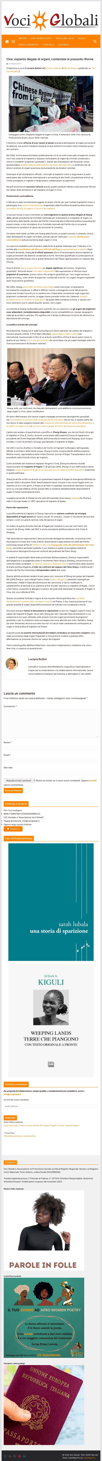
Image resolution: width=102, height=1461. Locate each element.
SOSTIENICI (63, 45)
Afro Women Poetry (41, 38)
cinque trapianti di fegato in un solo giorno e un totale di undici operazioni (49, 470)
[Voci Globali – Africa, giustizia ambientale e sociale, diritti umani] (51, 9)
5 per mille (48, 45)
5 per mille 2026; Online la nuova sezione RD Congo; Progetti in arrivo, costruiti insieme (41, 1125)
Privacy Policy (10, 1133)
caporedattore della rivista (64, 334)
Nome (7, 742)
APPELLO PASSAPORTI (29, 45)
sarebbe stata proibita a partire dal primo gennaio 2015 (46, 165)
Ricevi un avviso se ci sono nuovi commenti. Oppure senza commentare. (50, 782)
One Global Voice (65, 38)
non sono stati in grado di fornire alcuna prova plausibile (59, 426)
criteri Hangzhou (59, 579)
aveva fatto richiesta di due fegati (38, 287)
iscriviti (93, 780)
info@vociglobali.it (12, 1094)
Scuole (81, 38)
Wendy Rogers (71, 68)
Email (7, 755)
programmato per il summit (52, 249)
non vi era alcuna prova (38, 340)
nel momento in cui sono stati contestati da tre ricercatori (36, 419)
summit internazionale (32, 205)
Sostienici (14, 829)
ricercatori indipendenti (44, 271)
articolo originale (53, 68)
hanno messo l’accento (31, 268)
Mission (23, 38)
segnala (75, 498)
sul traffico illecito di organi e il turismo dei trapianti (30, 208)
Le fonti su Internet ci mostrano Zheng (50, 564)
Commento (10, 706)
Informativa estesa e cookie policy (20, 1136)
